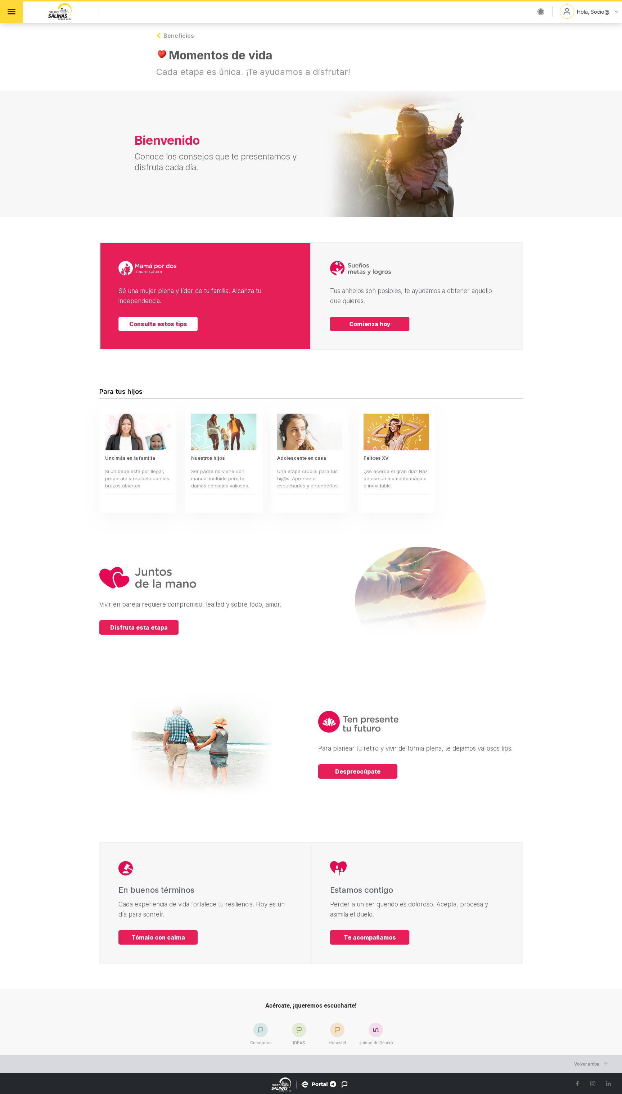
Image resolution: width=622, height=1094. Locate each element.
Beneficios (174, 35)
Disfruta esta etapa (139, 627)
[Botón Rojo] (541, 11)
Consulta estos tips (158, 324)
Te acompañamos (370, 937)
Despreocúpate (357, 771)
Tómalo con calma (158, 937)
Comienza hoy (370, 324)
